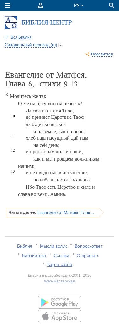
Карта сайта (59, 264)
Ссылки (61, 255)
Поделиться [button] (102, 54)
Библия (24, 246)
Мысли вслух (53, 246)
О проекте (87, 255)
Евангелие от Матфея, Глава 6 (65, 212)
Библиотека (34, 255)
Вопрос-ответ (88, 246)
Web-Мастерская (59, 281)
